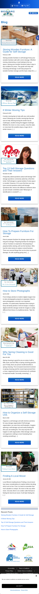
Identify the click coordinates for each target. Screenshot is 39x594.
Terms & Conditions (24, 568)
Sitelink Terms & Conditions (25, 571)
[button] (36, 576)
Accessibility (11, 568)
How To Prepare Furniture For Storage (13, 526)
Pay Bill (26, 6)
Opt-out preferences (15, 590)
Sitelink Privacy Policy (12, 573)
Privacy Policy (24, 590)
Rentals (16, 6)
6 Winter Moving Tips (8, 518)
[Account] (19, 2)
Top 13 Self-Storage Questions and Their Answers (17, 522)
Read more (19, 77)
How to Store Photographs (9, 529)
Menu (34, 13)
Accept (19, 586)
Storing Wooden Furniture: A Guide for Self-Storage (17, 515)
